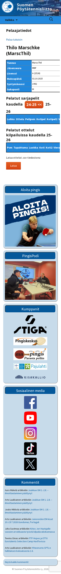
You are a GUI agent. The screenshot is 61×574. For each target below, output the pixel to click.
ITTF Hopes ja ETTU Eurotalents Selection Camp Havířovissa (26, 540)
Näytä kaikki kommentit (16, 562)
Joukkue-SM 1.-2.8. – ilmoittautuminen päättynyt (26, 492)
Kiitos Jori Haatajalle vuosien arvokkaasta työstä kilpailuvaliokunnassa (30, 530)
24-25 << (34, 104)
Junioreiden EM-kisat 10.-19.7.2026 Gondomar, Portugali (29, 521)
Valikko (9, 20)
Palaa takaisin (14, 39)
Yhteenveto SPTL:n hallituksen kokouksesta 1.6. (28, 549)
